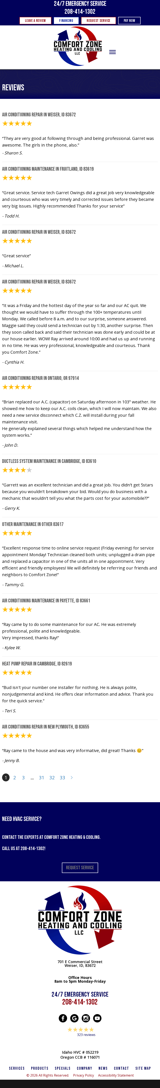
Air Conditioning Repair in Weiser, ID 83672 (39, 115)
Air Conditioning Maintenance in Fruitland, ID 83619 (48, 169)
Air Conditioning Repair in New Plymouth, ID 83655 (45, 727)
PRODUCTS (40, 1068)
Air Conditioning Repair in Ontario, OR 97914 (40, 378)
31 (41, 777)
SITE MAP (143, 1068)
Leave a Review (80, 1043)
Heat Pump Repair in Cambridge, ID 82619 (37, 664)
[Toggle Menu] (112, 52)
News (103, 1068)
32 (52, 777)
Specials (63, 1068)
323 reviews (86, 1034)
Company (84, 1068)
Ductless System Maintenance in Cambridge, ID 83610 (49, 461)
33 (62, 777)
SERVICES (17, 1068)
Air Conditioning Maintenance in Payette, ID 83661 (46, 601)
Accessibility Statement (116, 1075)
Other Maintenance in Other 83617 (33, 524)
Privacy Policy (83, 1075)
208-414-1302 (80, 12)
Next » (72, 777)
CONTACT (121, 1068)
